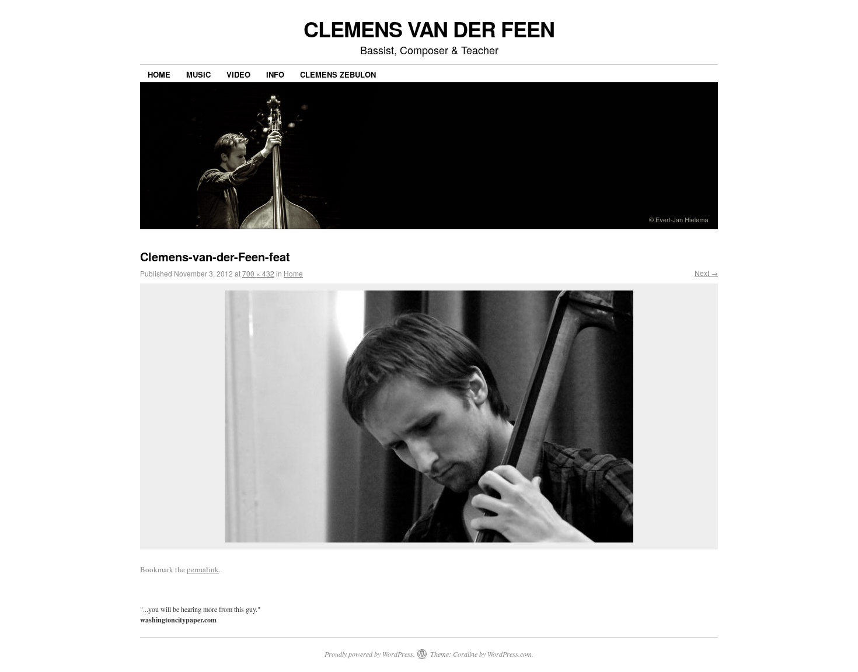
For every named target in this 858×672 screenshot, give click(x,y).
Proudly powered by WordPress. (370, 654)
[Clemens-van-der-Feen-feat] (429, 416)
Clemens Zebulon (338, 74)
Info (275, 74)
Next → (706, 273)
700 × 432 (258, 273)
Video (238, 74)
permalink (203, 569)
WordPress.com (509, 654)
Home (159, 74)
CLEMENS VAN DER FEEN (429, 28)
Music (198, 74)
